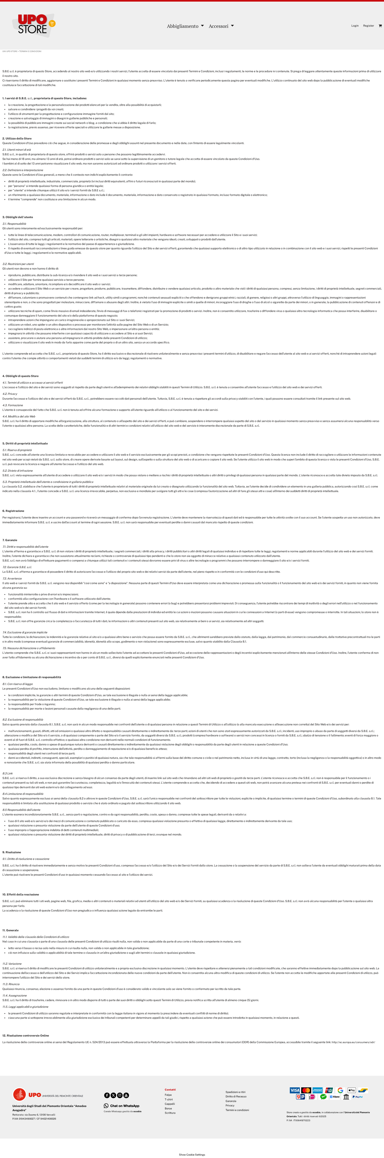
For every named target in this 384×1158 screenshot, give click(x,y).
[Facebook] (107, 1095)
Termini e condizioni (237, 1110)
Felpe (168, 1094)
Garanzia (231, 1101)
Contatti (170, 1089)
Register (368, 25)
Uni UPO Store (9, 51)
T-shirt (169, 1099)
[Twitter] (113, 1095)
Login (355, 25)
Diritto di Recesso (236, 1096)
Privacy (230, 1105)
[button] (185, 25)
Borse (168, 1108)
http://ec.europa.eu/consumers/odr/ (353, 1042)
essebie (316, 1112)
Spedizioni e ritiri (235, 1092)
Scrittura (170, 1112)
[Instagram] (120, 1095)
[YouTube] (126, 1095)
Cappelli (170, 1103)
